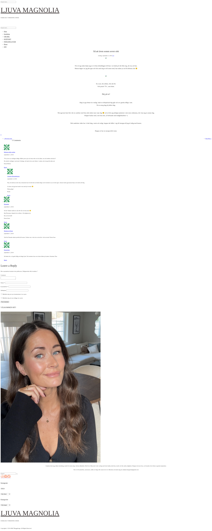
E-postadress (4, 286)
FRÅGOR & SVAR (10, 42)
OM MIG (7, 36)
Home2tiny (7, 250)
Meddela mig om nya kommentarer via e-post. (15, 294)
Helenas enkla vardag (9, 152)
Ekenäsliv (6, 204)
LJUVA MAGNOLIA (30, 10)
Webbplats (3, 290)
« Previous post (8, 138)
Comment (3, 275)
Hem (5, 31)
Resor (5, 44)
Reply (5, 167)
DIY (5, 47)
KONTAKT (7, 39)
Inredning (7, 34)
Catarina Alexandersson (13, 176)
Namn (3, 282)
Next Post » (208, 138)
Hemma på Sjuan (8, 231)
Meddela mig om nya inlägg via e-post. (13, 298)
